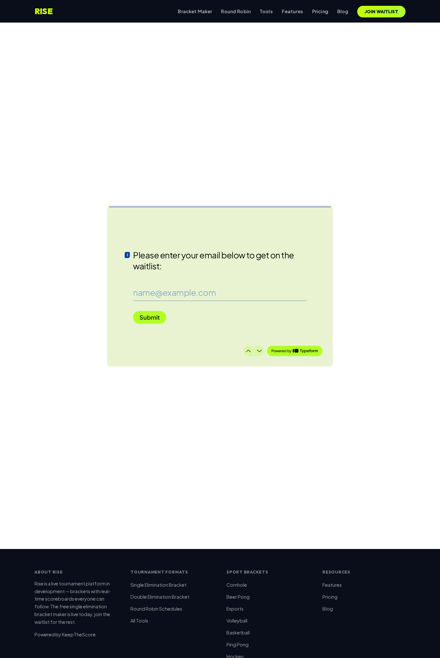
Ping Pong (237, 644)
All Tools (139, 620)
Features (292, 11)
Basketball (238, 632)
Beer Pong (238, 597)
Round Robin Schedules (156, 609)
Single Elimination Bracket (158, 585)
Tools (266, 11)
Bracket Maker (195, 11)
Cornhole (236, 585)
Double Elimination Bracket (159, 597)
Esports (235, 609)
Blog (343, 11)
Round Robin (236, 11)
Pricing (320, 11)
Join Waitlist (381, 12)
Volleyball (236, 620)
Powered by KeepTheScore (65, 634)
